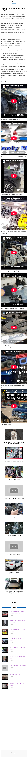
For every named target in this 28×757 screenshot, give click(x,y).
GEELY (14, 1)
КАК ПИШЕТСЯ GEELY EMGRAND (18, 665)
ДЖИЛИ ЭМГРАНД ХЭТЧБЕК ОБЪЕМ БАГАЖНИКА (17, 612)
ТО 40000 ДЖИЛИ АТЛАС (16, 674)
